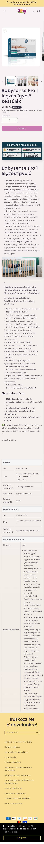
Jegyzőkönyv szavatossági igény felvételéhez (18, 768)
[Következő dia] (41, 81)
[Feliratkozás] (36, 732)
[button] (4, 11)
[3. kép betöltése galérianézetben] (33, 81)
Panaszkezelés (11, 757)
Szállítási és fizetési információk (18, 742)
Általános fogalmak (13, 762)
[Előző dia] (2, 81)
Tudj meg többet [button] (10, 832)
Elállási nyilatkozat (12, 747)
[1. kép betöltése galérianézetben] (11, 81)
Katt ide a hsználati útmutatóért (21, 388)
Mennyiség (6, 116)
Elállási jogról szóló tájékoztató (17, 775)
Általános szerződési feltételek (17, 798)
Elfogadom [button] (21, 838)
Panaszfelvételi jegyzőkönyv (16, 752)
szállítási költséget (23, 110)
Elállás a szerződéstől (13, 803)
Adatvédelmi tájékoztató (15, 793)
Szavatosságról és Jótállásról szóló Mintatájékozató (19, 781)
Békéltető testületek (13, 788)
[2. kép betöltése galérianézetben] (22, 81)
